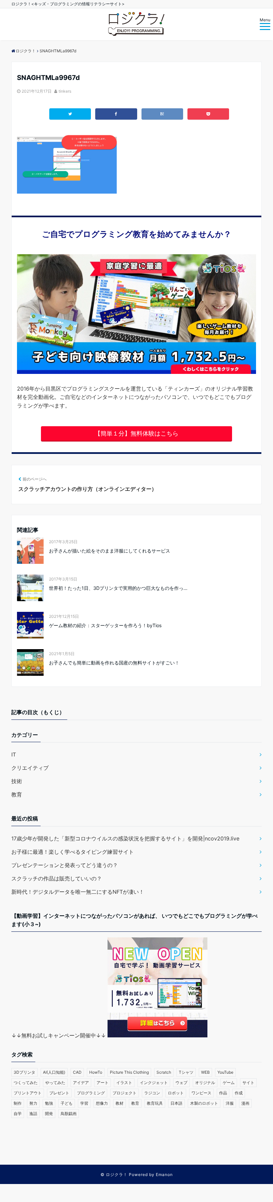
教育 (16, 794)
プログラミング (91, 1092)
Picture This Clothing (129, 1072)
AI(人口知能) (54, 1072)
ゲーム (229, 1082)
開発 (49, 1113)
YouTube (225, 1072)
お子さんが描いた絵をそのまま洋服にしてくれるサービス (109, 551)
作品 (223, 1092)
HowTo (95, 1072)
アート (103, 1082)
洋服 (230, 1103)
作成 (239, 1092)
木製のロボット (204, 1103)
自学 (18, 1113)
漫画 (245, 1103)
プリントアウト (28, 1092)
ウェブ (181, 1082)
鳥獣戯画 (69, 1113)
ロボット (176, 1092)
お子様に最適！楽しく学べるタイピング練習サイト (72, 851)
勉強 (49, 1103)
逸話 (33, 1113)
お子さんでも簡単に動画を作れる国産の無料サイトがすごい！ (114, 662)
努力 (33, 1103)
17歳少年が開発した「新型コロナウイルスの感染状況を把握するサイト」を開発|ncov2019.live (125, 838)
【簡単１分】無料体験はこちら (136, 433)
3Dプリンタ (24, 1072)
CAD (77, 1072)
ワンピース (201, 1092)
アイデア (81, 1082)
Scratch (163, 1072)
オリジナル (205, 1082)
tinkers (65, 91)
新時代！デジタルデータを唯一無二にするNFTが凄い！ (77, 891)
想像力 (102, 1103)
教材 (120, 1103)
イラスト (124, 1082)
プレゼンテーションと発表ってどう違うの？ (64, 865)
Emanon (164, 1174)
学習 (84, 1103)
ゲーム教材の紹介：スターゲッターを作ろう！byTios (105, 625)
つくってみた (26, 1082)
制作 (18, 1103)
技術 (16, 781)
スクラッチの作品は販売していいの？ (56, 878)
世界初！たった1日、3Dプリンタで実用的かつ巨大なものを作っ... (118, 588)
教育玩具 (155, 1103)
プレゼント (59, 1092)
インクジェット (154, 1082)
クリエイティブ (30, 767)
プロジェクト (124, 1092)
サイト (248, 1082)
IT (13, 754)
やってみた (55, 1082)
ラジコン (152, 1092)
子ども (67, 1103)
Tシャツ (186, 1072)
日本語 (176, 1103)
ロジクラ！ (117, 1174)
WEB (205, 1072)
